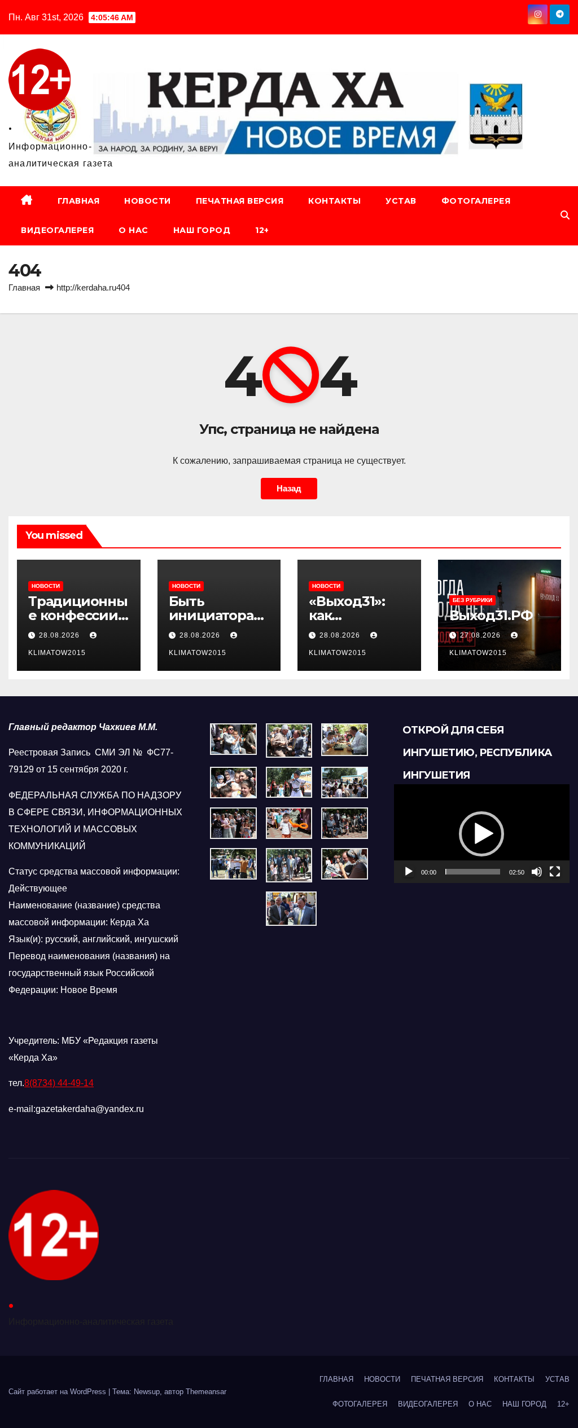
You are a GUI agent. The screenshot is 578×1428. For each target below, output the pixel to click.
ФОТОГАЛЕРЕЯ (476, 201)
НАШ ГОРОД (202, 230)
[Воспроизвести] (408, 871)
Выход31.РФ (491, 615)
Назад (289, 488)
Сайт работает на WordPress (58, 1391)
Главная (24, 287)
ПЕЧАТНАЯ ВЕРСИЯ (240, 201)
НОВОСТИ (147, 201)
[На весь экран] (555, 871)
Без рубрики (472, 600)
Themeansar (206, 1391)
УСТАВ (401, 201)
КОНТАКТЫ (334, 201)
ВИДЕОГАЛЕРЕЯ (57, 230)
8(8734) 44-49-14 (59, 1083)
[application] (482, 833)
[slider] (472, 872)
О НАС (133, 230)
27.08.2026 (481, 635)
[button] (565, 215)
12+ (262, 230)
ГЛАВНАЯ (79, 201)
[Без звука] (536, 871)
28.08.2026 (60, 635)
